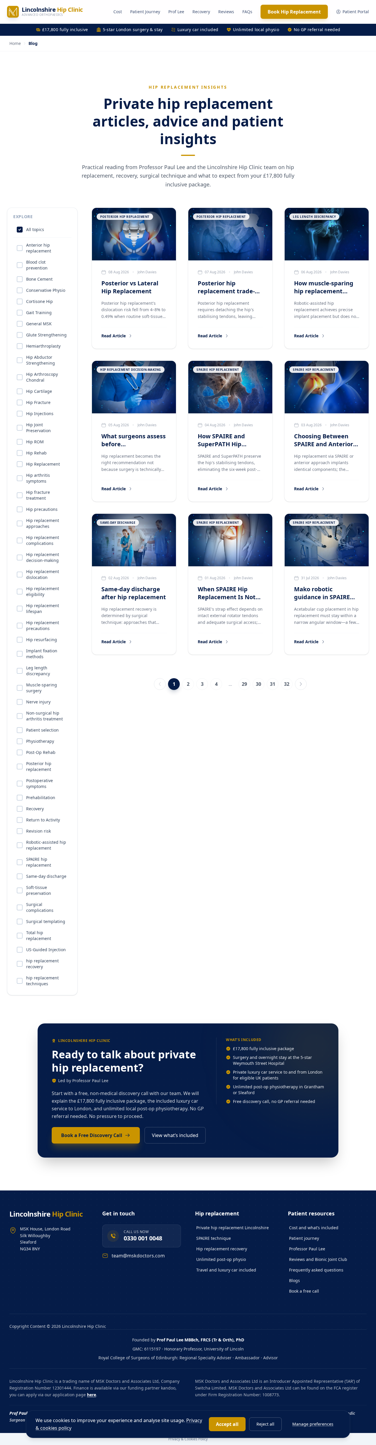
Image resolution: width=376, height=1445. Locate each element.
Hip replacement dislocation (42, 574)
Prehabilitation (40, 797)
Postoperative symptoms (39, 783)
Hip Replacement (43, 464)
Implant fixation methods (41, 653)
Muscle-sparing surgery (41, 687)
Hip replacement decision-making (42, 557)
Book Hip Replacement (294, 12)
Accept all (227, 1424)
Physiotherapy (40, 741)
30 (258, 684)
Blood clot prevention (37, 265)
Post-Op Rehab (41, 752)
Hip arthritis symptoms (38, 478)
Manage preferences (312, 1424)
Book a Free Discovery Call (91, 1135)
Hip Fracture (38, 402)
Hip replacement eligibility (42, 591)
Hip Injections (39, 413)
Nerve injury (38, 702)
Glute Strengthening (46, 335)
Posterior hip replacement (38, 766)
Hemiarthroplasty (43, 346)
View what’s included (175, 1135)
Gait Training (39, 312)
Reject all (265, 1424)
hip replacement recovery (42, 963)
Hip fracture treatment (38, 495)
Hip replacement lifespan (42, 608)
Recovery (201, 11)
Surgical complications (39, 907)
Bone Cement (39, 279)
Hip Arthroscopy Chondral (42, 377)
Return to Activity (43, 820)
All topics (35, 229)
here (91, 1394)
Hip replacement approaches (42, 523)
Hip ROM (35, 441)
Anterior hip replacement (38, 248)
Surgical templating (45, 921)
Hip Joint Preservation (38, 427)
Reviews (226, 11)
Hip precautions (42, 509)
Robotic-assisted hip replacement (46, 845)
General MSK (39, 323)
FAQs (247, 11)
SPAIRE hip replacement (38, 862)
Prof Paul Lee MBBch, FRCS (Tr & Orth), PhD (200, 1340)
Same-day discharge (46, 876)
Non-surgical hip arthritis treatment (44, 716)
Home (15, 43)
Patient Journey (145, 11)
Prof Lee (176, 11)
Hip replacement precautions (42, 625)
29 (244, 684)
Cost (117, 11)
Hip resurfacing (41, 639)
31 (272, 684)
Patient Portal (356, 11)
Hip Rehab (36, 453)
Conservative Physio (45, 290)
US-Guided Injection (46, 949)
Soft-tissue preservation (38, 890)
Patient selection (42, 730)
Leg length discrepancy (38, 670)
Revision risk (38, 831)
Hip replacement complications (42, 540)
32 (286, 684)
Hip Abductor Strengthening (40, 360)
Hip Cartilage (39, 391)
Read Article (113, 335)
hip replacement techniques (42, 980)
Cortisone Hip (39, 301)
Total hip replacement (38, 935)
